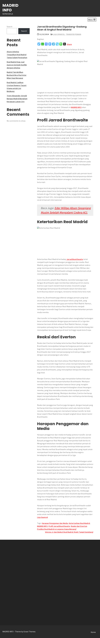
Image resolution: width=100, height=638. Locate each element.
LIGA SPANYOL (59, 34)
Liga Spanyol (42, 517)
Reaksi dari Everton (79, 526)
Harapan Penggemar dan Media (55, 523)
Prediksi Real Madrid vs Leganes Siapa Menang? (57, 529)
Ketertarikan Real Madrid (79, 523)
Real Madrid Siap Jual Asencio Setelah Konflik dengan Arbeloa (17, 65)
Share (69, 44)
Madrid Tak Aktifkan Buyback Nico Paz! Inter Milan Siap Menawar (16, 75)
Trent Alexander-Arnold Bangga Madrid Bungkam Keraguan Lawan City (17, 98)
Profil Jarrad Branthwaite (59, 526)
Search (9, 26)
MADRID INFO (10, 8)
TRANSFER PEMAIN (73, 34)
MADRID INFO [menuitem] (76, 107)
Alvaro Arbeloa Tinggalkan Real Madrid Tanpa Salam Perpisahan (17, 54)
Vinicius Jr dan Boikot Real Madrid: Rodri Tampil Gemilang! (69, 532)
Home (93, 632)
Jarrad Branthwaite (74, 259)
